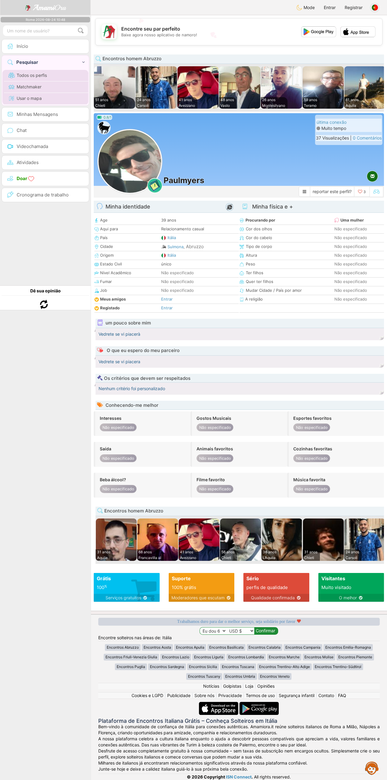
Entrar (330, 7)
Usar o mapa (29, 98)
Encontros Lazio (175, 657)
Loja (249, 686)
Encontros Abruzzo (123, 647)
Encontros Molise (318, 657)
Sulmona (175, 246)
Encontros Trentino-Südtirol (338, 666)
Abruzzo (195, 246)
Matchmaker (29, 86)
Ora (49, 7)
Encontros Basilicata (226, 647)
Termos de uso (260, 695)
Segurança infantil (296, 695)
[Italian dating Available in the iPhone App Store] (219, 704)
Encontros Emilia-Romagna (348, 647)
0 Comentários (367, 137)
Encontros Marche (284, 657)
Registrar (354, 7)
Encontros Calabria (265, 647)
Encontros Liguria (208, 657)
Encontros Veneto (275, 676)
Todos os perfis (32, 75)
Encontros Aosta (157, 647)
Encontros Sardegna (167, 666)
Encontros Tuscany (204, 676)
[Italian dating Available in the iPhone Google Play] (259, 704)
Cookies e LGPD (147, 695)
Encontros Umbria (240, 676)
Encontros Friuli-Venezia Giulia (131, 657)
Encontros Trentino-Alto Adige (284, 666)
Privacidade (230, 695)
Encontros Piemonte (355, 657)
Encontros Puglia (131, 666)
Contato (326, 695)
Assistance (372, 767)
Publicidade (178, 695)
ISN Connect (239, 776)
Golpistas (232, 686)
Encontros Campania (302, 647)
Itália (171, 237)
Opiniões (266, 686)
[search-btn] (81, 30)
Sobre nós (204, 695)
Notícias (211, 686)
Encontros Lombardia (246, 657)
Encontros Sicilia (203, 666)
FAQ (342, 695)
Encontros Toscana (238, 666)
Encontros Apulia (190, 647)
